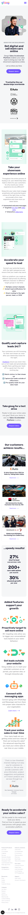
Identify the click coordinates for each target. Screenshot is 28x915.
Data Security (5, 897)
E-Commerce (18, 853)
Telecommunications (20, 861)
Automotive (18, 849)
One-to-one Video (6, 859)
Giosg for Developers (20, 880)
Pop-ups (4, 855)
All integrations (5, 869)
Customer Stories (6, 884)
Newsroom (4, 895)
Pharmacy (17, 857)
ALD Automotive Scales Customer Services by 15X (14, 504)
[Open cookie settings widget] (3, 912)
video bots (19, 212)
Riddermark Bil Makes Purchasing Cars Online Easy (14, 534)
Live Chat (4, 849)
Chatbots (5, 362)
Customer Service (19, 865)
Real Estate (17, 859)
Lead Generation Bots (7, 863)
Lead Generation (19, 869)
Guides (3, 880)
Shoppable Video (6, 861)
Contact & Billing (6, 898)
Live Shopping (18, 871)
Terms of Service (6, 900)
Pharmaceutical (18, 855)
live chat (15, 208)
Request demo (14, 71)
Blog (3, 878)
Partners (4, 891)
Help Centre (18, 878)
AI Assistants (5, 851)
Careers (4, 893)
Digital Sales (18, 867)
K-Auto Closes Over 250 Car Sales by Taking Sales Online (14, 473)
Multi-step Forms (6, 864)
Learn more (12, 711)
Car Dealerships (19, 851)
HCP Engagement (19, 873)
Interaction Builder (6, 857)
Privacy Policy (5, 902)
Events (3, 882)
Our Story (4, 889)
